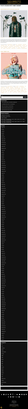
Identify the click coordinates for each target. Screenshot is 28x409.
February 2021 (3, 253)
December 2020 (3, 257)
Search (2, 95)
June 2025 (2, 154)
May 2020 (2, 270)
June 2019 (2, 291)
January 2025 (3, 163)
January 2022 (3, 232)
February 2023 (3, 207)
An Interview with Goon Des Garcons (10, 9)
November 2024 (3, 167)
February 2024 (3, 184)
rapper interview (23, 47)
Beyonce (2, 88)
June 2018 (2, 314)
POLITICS (2, 367)
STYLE (2, 374)
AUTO (2, 346)
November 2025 (3, 144)
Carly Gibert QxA (5, 51)
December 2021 (3, 234)
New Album (5, 47)
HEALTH (2, 359)
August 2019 (3, 287)
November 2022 (3, 213)
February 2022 (3, 230)
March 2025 (3, 159)
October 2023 (3, 192)
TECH (2, 376)
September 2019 (3, 285)
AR (19, 87)
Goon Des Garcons (16, 46)
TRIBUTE (2, 380)
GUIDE (2, 357)
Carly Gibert (7, 88)
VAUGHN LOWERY (9, 122)
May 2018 (2, 316)
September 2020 (3, 262)
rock (1, 48)
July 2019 (2, 289)
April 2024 (2, 180)
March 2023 (3, 205)
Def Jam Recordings (18, 45)
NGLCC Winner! (8, 116)
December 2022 (3, 211)
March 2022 (3, 228)
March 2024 (3, 182)
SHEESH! (4, 48)
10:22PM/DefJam (21, 86)
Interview (2, 47)
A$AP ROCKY (7, 87)
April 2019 (2, 295)
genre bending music (5, 46)
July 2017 (2, 335)
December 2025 (3, 142)
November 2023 (3, 190)
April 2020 (2, 272)
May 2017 (2, 339)
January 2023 (3, 209)
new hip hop (9, 47)
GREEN (2, 355)
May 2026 (2, 133)
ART (2, 344)
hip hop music (25, 46)
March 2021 (2, 251)
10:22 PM (17, 86)
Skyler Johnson (8, 48)
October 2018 (3, 306)
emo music (23, 45)
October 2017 (3, 329)
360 (16, 44)
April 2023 (2, 203)
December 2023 (3, 188)
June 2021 (2, 245)
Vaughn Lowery (13, 48)
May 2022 (2, 224)
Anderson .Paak (16, 87)
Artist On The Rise (12, 45)
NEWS (2, 363)
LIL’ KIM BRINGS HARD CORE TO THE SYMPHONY (8, 104)
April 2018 (2, 318)
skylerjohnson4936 (24, 48)
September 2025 (3, 148)
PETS (2, 365)
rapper (19, 47)
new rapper (13, 47)
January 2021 (3, 255)
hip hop (21, 46)
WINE (2, 384)
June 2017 (2, 337)
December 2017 (3, 325)
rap (16, 47)
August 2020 (3, 264)
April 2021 (2, 249)
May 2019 (2, 293)
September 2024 (3, 171)
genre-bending (11, 46)
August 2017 (3, 333)
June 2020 (2, 268)
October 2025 (3, 146)
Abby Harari (24, 44)
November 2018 (3, 304)
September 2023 (3, 194)
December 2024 (3, 165)
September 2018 (3, 308)
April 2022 (2, 226)
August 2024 (3, 173)
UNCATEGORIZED (9, 44)
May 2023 (2, 201)
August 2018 (3, 310)
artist (8, 45)
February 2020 (3, 276)
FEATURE (2, 353)
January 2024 (3, 186)
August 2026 (3, 127)
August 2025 (3, 150)
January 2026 (3, 140)
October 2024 (3, 169)
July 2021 (2, 243)
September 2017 (3, 331)
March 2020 (3, 274)
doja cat (22, 88)
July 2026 (2, 129)
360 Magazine (20, 44)
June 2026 (2, 131)
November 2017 (3, 327)
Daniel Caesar (12, 88)
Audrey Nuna (22, 87)
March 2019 (3, 297)
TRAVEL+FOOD (3, 378)
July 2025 (2, 152)
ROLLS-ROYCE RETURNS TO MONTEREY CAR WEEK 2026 (9, 102)
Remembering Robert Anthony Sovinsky (7, 109)
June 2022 (2, 222)
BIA (4, 88)
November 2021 (3, 236)
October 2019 (3, 283)
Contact (15, 406)
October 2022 (3, 215)
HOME (2, 361)
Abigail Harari (2, 45)
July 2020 (2, 266)
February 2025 (3, 161)
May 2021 (2, 247)
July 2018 (2, 312)
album (6, 45)
